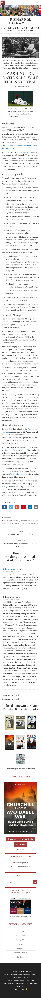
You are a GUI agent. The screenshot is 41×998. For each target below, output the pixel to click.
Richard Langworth (11, 569)
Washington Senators (29, 523)
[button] (17, 848)
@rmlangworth (21, 861)
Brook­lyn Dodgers (12, 450)
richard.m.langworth (21, 865)
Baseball (7, 518)
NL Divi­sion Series (24, 152)
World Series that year (18, 474)
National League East (29, 520)
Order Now (23, 826)
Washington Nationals (10, 523)
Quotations (20, 934)
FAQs (20, 942)
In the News (20, 930)
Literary (20, 947)
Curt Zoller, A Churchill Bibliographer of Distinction (20, 543)
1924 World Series (11, 520)
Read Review (31, 831)
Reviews (20, 955)
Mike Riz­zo (15, 486)
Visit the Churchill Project (20, 915)
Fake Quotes (20, 938)
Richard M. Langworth (3, 3)
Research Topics (20, 951)
